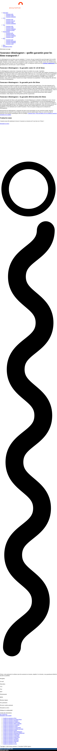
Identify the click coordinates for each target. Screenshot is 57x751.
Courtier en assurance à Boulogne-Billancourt (14, 733)
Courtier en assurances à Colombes (11, 725)
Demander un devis (7, 46)
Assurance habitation (11, 16)
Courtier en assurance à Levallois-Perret (12, 719)
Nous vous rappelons (6, 748)
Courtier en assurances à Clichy (10, 726)
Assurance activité (10, 30)
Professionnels (6, 31)
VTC (4, 18)
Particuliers (5, 12)
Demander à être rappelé (5, 715)
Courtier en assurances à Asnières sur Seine (13, 729)
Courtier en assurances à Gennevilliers (12, 727)
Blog (4, 45)
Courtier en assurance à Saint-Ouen (11, 734)
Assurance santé (10, 15)
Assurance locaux (10, 34)
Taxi (4, 25)
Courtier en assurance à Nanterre (10, 720)
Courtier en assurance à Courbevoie (11, 722)
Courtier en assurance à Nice (9, 718)
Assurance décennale (11, 41)
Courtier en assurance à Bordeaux (11, 739)
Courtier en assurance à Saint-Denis (11, 737)
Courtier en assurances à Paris (10, 730)
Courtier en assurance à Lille (9, 742)
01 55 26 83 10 (3, 714)
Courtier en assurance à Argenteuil (11, 735)
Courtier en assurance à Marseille (10, 741)
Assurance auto (9, 14)
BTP (4, 38)
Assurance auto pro (10, 20)
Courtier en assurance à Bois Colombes (12, 723)
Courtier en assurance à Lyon (10, 743)
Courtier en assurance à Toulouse (10, 738)
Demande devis (4, 750)
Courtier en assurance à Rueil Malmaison (12, 731)
